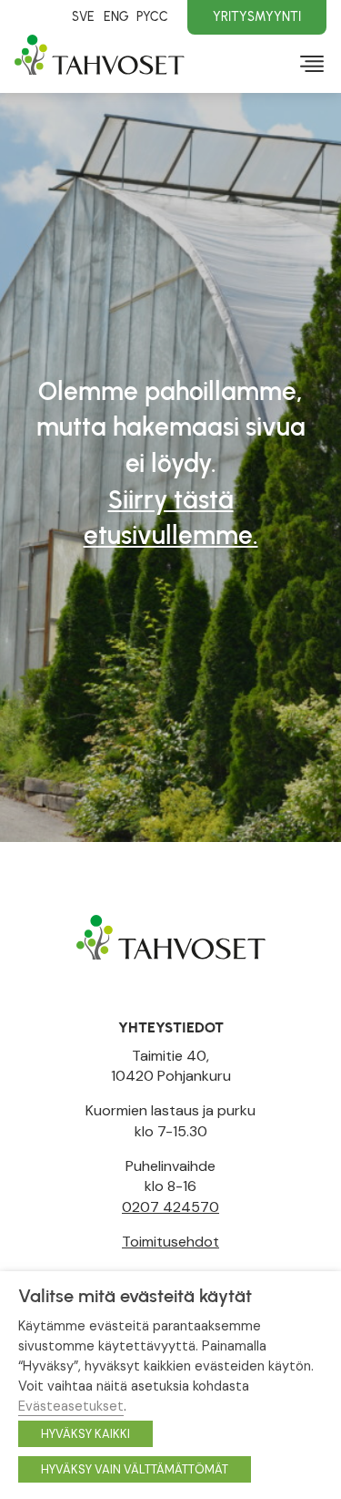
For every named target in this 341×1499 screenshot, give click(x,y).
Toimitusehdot (170, 1241)
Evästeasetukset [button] (71, 1406)
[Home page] (171, 936)
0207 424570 (170, 1207)
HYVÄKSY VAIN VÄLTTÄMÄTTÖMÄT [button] (134, 1469)
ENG (116, 16)
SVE (83, 16)
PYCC (152, 16)
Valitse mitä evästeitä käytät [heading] (135, 1296)
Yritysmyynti (257, 16)
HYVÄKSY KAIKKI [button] (85, 1434)
